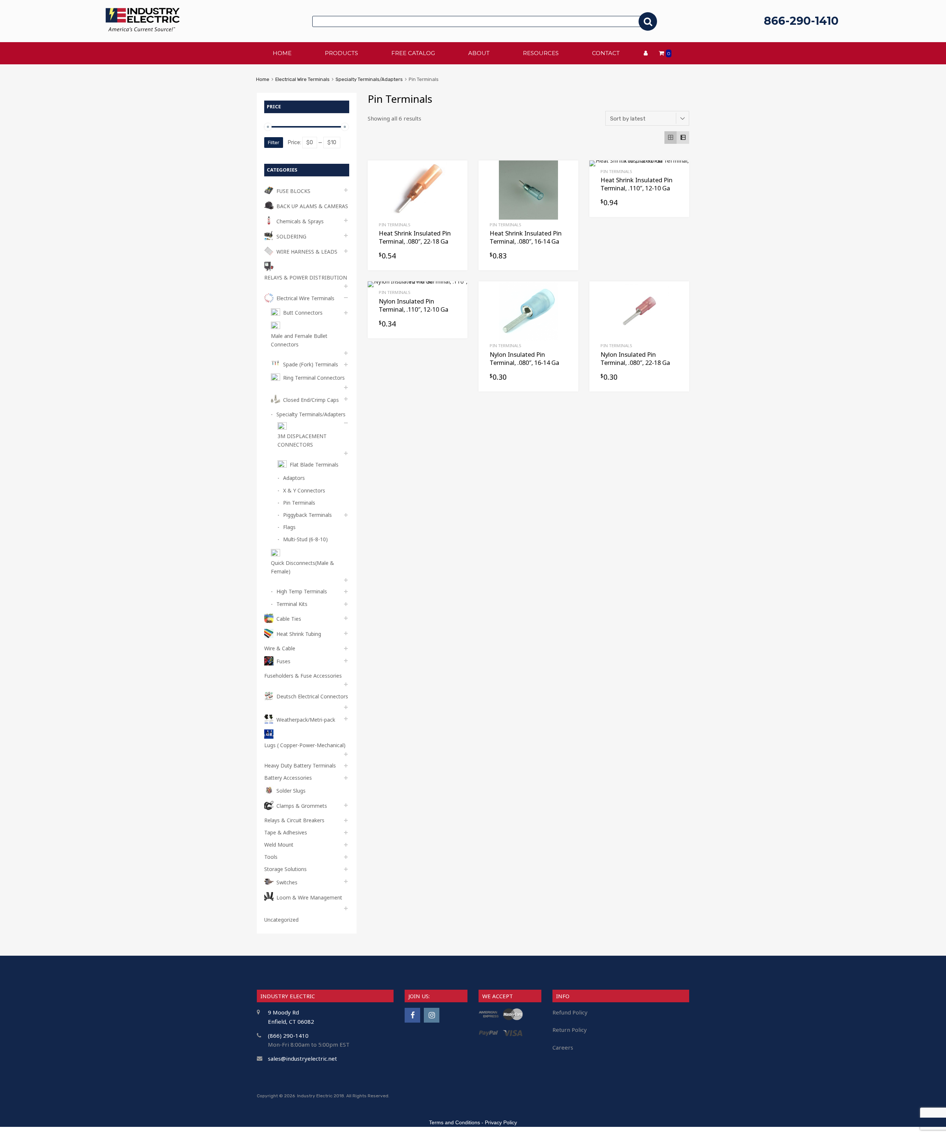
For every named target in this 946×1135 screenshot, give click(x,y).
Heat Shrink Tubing (298, 633)
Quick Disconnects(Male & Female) (302, 567)
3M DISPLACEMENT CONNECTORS (302, 440)
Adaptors (294, 477)
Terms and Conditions (454, 1122)
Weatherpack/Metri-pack (305, 719)
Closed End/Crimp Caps (311, 399)
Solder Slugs (291, 790)
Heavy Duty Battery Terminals (300, 765)
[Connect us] (412, 1015)
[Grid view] (670, 137)
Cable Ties (288, 618)
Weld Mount (278, 844)
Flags (289, 527)
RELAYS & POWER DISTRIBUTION (305, 277)
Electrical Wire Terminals (302, 79)
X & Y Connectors (304, 490)
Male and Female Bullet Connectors (299, 340)
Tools (271, 856)
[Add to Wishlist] (455, 174)
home (282, 53)
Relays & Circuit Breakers (294, 820)
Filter (273, 142)
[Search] (648, 21)
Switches (286, 882)
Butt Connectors (303, 312)
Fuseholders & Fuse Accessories (303, 675)
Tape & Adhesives (285, 832)
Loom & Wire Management (309, 897)
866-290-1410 (801, 21)
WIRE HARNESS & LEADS (306, 251)
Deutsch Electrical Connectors (312, 696)
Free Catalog (413, 53)
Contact (606, 53)
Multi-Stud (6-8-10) (305, 539)
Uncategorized (281, 919)
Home (262, 79)
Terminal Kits (291, 603)
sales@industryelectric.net (302, 1058)
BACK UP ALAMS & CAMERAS (312, 206)
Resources (541, 53)
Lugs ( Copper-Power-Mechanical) (305, 745)
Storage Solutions (285, 869)
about (479, 53)
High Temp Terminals (301, 591)
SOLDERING (291, 236)
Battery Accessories (288, 777)
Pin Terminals (394, 224)
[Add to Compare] (455, 186)
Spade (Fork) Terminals (310, 364)
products (341, 53)
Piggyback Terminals (307, 514)
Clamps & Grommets (301, 805)
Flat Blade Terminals (314, 464)
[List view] (683, 137)
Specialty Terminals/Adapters (369, 79)
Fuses (283, 661)
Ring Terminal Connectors (314, 377)
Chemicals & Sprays (300, 221)
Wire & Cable (279, 648)
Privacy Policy (501, 1122)
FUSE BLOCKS (293, 190)
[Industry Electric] (143, 29)
